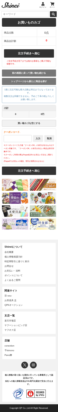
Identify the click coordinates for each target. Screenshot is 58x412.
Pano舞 (8, 355)
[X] (24, 365)
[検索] (53, 14)
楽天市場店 (10, 320)
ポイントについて (14, 275)
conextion (9, 345)
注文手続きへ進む (29, 53)
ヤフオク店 (10, 330)
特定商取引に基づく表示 (17, 261)
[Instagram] (33, 365)
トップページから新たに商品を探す (29, 81)
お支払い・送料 (12, 270)
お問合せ (9, 266)
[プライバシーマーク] (18, 393)
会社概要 (9, 252)
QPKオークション (14, 305)
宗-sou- (8, 295)
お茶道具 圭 (10, 300)
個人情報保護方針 (14, 256)
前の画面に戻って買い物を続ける (29, 73)
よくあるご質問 (12, 280)
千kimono (9, 350)
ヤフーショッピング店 (16, 325)
